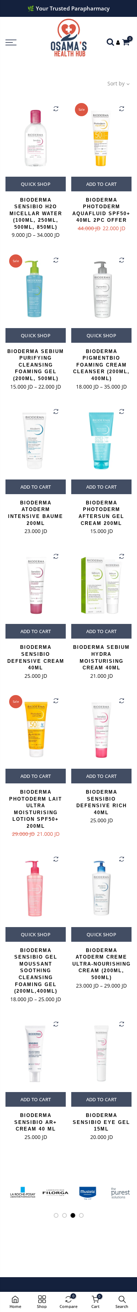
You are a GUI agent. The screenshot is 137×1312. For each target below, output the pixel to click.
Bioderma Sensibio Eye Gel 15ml (101, 1122)
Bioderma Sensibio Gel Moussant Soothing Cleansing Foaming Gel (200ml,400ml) (35, 971)
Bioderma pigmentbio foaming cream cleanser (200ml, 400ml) (101, 365)
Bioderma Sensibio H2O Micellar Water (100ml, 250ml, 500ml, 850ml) (35, 213)
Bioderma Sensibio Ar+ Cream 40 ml (35, 1122)
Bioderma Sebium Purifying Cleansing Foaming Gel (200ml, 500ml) (35, 365)
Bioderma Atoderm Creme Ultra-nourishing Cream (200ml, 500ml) (101, 964)
